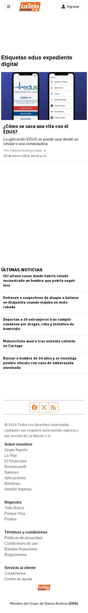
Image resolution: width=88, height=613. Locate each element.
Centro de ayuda (18, 579)
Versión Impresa (17, 489)
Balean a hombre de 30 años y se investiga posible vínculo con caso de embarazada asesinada (40, 363)
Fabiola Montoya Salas (26, 150)
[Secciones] (9, 6)
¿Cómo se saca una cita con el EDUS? (36, 129)
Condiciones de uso (21, 543)
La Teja (10, 455)
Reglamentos (15, 555)
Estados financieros (20, 549)
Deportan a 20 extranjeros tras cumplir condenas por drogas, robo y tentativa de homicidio (38, 324)
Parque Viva (14, 513)
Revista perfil (15, 467)
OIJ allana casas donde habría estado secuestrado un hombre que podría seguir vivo (39, 281)
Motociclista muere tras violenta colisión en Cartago (39, 343)
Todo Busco (14, 508)
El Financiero (15, 461)
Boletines (12, 484)
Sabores (11, 472)
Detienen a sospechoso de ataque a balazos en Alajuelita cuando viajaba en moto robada (41, 302)
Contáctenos (15, 573)
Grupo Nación (16, 450)
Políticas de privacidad (23, 538)
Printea (10, 519)
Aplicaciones (15, 478)
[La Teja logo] (29, 6)
